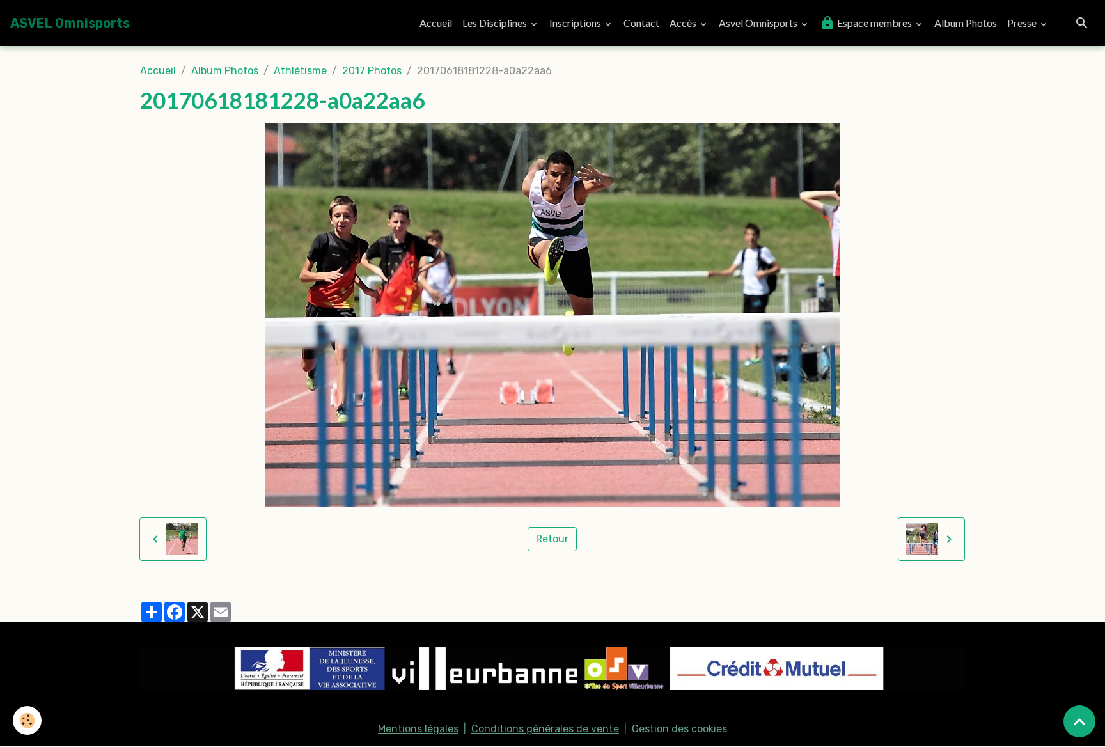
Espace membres (874, 23)
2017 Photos (372, 71)
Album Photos (965, 23)
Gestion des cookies (679, 729)
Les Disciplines (495, 23)
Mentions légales (418, 729)
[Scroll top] (1079, 721)
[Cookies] (27, 720)
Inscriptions (576, 23)
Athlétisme (300, 71)
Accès (684, 23)
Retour (552, 539)
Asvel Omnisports (759, 23)
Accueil (435, 23)
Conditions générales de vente (545, 729)
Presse (1022, 23)
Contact (641, 23)
